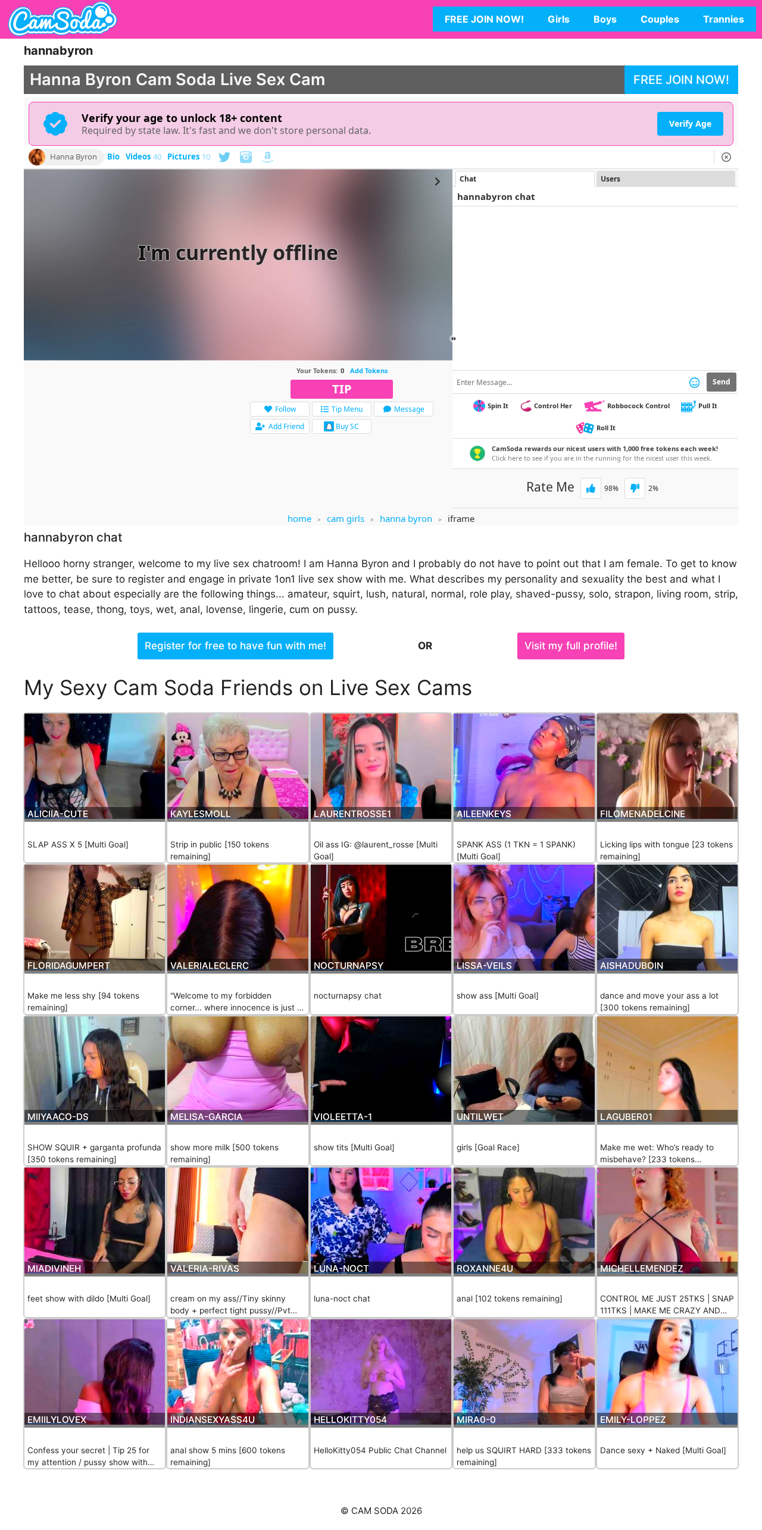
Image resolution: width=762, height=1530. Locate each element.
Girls (559, 19)
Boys (605, 19)
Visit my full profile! (570, 646)
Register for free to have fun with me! (235, 646)
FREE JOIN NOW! (484, 19)
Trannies (723, 19)
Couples (660, 19)
